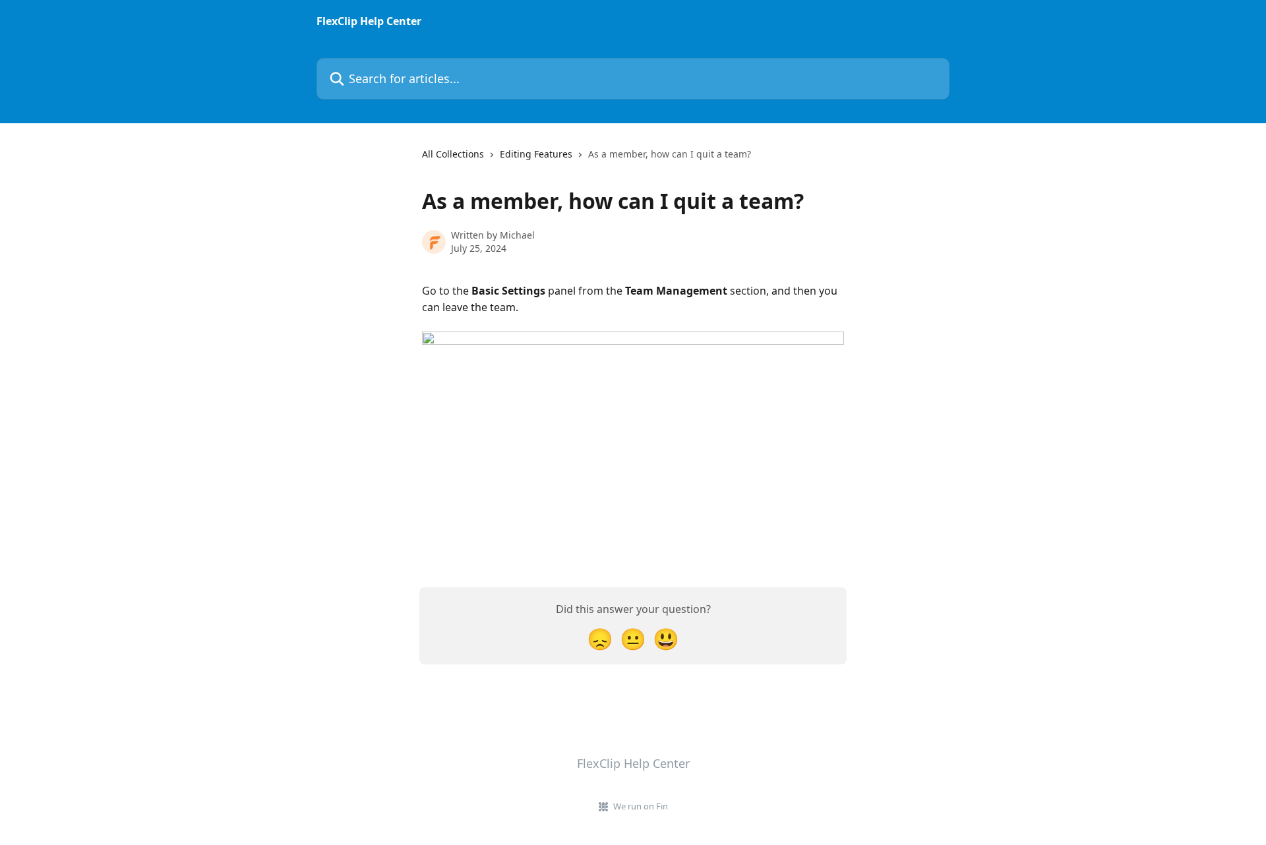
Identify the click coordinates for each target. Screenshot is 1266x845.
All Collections (453, 154)
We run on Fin (640, 806)
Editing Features (536, 154)
